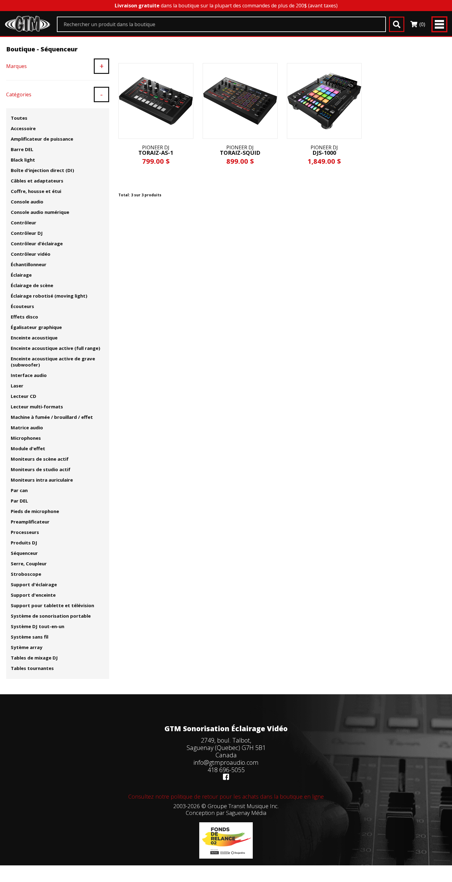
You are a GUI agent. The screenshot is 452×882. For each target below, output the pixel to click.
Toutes (19, 118)
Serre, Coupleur (29, 563)
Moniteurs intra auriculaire (42, 480)
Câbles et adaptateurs (37, 181)
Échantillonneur (28, 264)
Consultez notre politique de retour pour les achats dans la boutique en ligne (226, 796)
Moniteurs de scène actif (40, 459)
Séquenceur (24, 553)
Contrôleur (23, 222)
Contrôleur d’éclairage (37, 243)
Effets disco (24, 317)
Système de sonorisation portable (51, 616)
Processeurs (25, 532)
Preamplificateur (30, 522)
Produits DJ (24, 542)
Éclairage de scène (32, 285)
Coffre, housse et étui (36, 191)
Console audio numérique (40, 212)
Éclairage (21, 275)
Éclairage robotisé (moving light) (49, 296)
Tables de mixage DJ (34, 658)
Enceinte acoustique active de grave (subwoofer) (53, 361)
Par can (19, 490)
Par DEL (19, 501)
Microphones (26, 438)
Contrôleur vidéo (30, 254)
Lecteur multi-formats (37, 406)
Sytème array (26, 647)
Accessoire (23, 128)
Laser (17, 386)
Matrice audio (27, 427)
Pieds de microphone (35, 511)
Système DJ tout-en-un (37, 626)
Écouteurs (22, 306)
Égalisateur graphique (36, 327)
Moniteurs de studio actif (40, 469)
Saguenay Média (246, 812)
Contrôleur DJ (27, 233)
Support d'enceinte (33, 595)
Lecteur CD (23, 396)
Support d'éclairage (34, 584)
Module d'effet (28, 448)
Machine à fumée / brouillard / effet (52, 417)
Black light (23, 160)
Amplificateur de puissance (42, 139)
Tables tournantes (32, 668)
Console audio (27, 201)
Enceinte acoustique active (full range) (55, 348)
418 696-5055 (226, 770)
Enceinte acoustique (34, 338)
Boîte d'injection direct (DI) (42, 170)
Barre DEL (22, 149)
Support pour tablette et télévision (52, 605)
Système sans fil (29, 637)
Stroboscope (26, 574)
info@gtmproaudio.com (226, 762)
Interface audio (29, 375)
